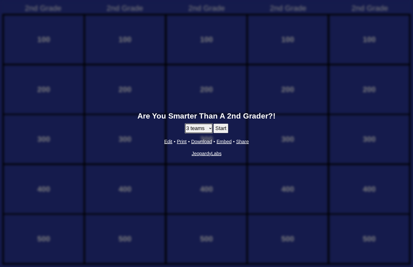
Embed (224, 141)
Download (201, 141)
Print (182, 141)
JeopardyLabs (207, 153)
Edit (168, 141)
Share (242, 141)
